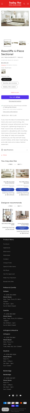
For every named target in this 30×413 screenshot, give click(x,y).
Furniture (6, 244)
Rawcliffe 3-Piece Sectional (24, 182)
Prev (11, 164)
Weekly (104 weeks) (9, 87)
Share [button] (5, 155)
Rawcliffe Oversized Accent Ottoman (9, 182)
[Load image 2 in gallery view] (15, 43)
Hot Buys (6, 270)
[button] (2, 4)
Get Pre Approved (9, 274)
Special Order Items (9, 266)
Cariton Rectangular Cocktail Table (23, 224)
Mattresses (6, 255)
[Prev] (2, 43)
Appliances (6, 248)
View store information (10, 111)
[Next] (28, 43)
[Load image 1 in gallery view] (7, 43)
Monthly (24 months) (10, 83)
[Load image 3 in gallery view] (22, 43)
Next (19, 164)
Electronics (6, 251)
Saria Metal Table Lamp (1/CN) (8, 224)
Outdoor (6, 259)
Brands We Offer (8, 281)
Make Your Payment (9, 277)
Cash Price (6, 79)
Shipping (3, 65)
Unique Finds (7, 263)
